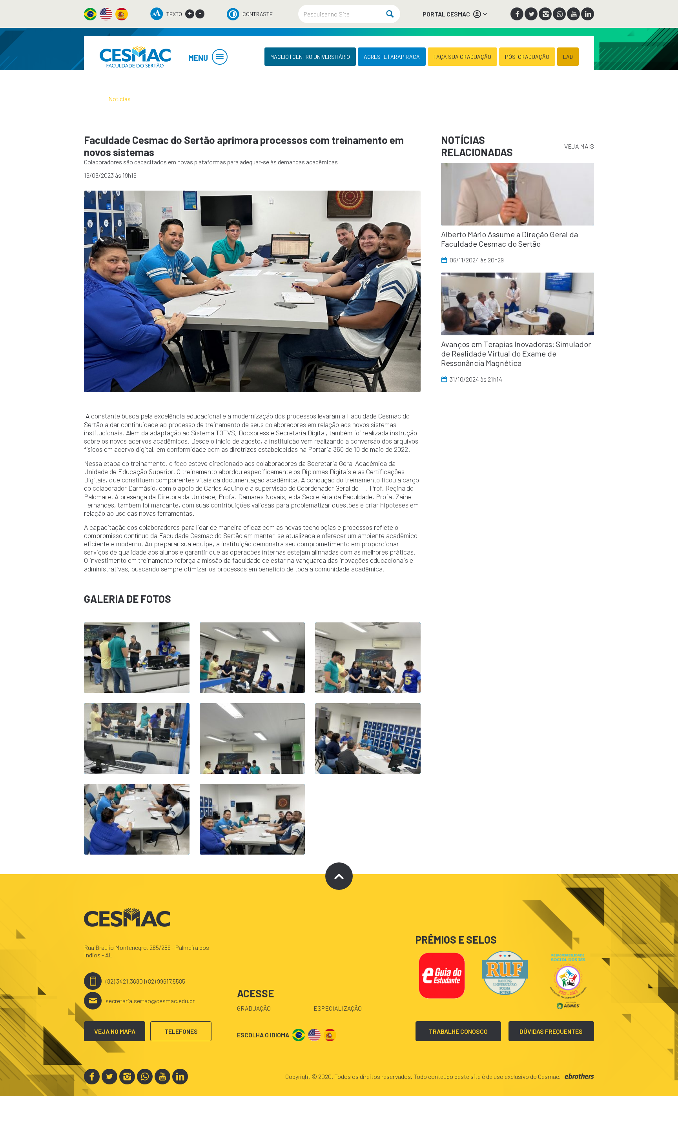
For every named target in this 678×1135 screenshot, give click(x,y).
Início (91, 98)
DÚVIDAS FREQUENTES (551, 1031)
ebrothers (579, 1076)
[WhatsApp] (559, 13)
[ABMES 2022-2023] (568, 980)
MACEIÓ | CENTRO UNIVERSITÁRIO (310, 56)
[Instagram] (545, 13)
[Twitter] (531, 13)
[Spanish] (121, 14)
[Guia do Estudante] (441, 974)
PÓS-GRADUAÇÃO (527, 56)
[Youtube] (573, 13)
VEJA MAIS (579, 146)
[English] (106, 14)
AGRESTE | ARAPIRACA (392, 56)
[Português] (90, 14)
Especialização (337, 1008)
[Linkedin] (587, 13)
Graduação (254, 1008)
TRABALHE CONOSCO (458, 1031)
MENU (198, 57)
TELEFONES (181, 1031)
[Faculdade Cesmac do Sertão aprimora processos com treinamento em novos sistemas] (135, 57)
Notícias (119, 98)
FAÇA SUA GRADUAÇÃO (462, 56)
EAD (568, 56)
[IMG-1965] (252, 291)
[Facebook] (516, 13)
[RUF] (505, 971)
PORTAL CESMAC (446, 14)
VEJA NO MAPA (114, 1031)
